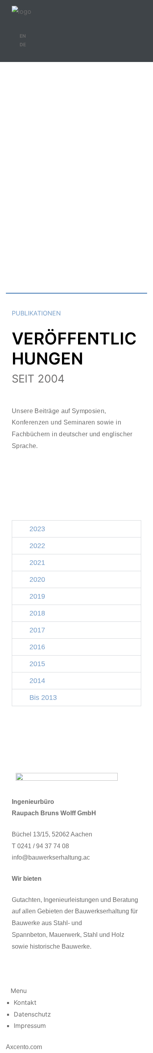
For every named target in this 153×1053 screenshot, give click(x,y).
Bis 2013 (41, 697)
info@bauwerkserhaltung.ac (51, 857)
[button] (76, 529)
